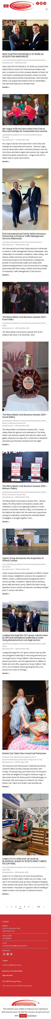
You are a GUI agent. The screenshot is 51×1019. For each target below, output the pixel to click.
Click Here (5, 986)
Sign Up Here (7, 975)
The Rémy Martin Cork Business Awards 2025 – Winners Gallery (24, 487)
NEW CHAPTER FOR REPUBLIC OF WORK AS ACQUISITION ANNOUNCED (23, 55)
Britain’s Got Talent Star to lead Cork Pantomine (24, 753)
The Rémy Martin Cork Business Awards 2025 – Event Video (24, 318)
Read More (32, 1015)
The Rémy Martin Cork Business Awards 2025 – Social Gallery (24, 415)
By (7, 63)
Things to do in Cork (35, 760)
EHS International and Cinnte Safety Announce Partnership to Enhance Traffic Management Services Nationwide (24, 236)
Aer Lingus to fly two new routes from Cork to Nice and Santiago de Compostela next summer (24, 129)
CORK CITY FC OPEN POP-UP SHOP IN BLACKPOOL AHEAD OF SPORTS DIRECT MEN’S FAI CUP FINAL (24, 861)
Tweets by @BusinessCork (11, 965)
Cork (4, 60)
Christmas (5, 757)
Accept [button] (23, 1016)
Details (5, 87)
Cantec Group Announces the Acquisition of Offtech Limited (23, 559)
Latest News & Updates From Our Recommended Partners (26, 60)
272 (38, 907)
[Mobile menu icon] (6, 5)
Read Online (6, 567)
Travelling (5, 137)
